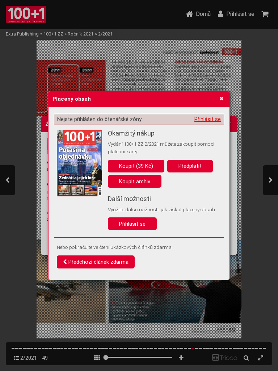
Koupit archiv (134, 181)
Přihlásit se (207, 119)
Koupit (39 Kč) (136, 166)
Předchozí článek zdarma (98, 262)
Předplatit (190, 166)
